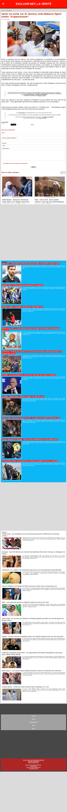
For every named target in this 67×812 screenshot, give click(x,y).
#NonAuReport (52, 93)
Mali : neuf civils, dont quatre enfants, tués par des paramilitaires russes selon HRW (49, 201)
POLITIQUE (9, 10)
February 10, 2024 (41, 95)
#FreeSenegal (29, 93)
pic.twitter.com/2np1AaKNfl (41, 94)
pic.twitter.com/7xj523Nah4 (48, 116)
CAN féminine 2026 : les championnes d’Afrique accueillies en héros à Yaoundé (30, 461)
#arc (23, 94)
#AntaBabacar (58, 93)
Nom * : (4, 132)
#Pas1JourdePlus (36, 93)
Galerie (33, 719)
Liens (33, 728)
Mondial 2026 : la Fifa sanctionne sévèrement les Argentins (22, 285)
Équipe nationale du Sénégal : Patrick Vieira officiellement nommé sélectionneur (30, 439)
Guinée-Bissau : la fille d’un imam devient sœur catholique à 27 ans (25, 687)
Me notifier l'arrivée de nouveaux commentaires (16, 163)
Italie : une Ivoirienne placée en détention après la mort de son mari (25, 602)
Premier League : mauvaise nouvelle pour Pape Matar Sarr (22, 307)
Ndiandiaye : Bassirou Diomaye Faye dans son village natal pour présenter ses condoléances (15, 201)
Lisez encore (3, 123)
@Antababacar (22, 112)
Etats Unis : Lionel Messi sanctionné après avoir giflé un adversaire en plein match (30, 264)
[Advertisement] (14, 233)
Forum (33, 725)
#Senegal (26, 94)
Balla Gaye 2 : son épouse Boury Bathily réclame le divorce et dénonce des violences (31, 671)
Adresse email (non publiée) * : (9, 138)
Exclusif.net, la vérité (33, 3)
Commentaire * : (6, 148)
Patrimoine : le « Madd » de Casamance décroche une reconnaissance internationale (31, 570)
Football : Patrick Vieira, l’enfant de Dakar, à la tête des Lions (23, 396)
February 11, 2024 (42, 117)
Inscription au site (33, 768)
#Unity (29, 94)
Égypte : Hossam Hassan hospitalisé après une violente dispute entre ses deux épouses (32, 636)
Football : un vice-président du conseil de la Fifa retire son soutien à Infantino (29, 375)
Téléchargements (33, 722)
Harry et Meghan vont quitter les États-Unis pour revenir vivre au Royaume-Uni (29, 586)
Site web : (4, 143)
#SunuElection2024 (44, 93)
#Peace (32, 94)
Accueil (3, 10)
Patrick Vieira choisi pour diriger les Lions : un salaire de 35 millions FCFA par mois (31, 418)
